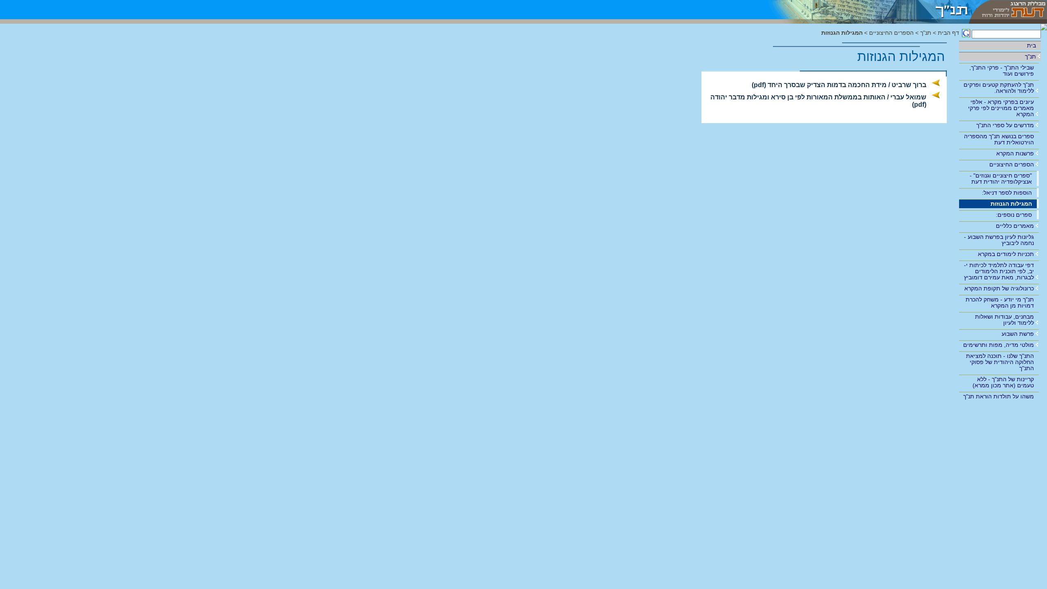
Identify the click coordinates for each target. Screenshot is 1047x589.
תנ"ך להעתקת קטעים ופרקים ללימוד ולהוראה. (999, 87)
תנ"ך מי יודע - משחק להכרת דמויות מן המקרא (1000, 302)
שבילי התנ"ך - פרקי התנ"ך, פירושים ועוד (1001, 70)
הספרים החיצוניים (1011, 164)
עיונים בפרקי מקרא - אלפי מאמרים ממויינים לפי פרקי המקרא (1001, 108)
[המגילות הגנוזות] (863, 9)
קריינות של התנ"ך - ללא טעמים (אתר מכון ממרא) (1003, 382)
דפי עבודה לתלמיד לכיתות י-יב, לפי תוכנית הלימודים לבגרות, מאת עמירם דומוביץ (999, 271)
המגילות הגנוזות (1011, 203)
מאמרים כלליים (1015, 226)
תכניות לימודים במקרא (1006, 254)
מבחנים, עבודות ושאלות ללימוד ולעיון (1004, 319)
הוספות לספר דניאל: (1007, 192)
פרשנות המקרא (1015, 153)
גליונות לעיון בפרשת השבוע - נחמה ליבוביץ (999, 240)
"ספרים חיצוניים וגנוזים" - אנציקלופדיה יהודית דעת (1001, 178)
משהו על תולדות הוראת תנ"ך (998, 396)
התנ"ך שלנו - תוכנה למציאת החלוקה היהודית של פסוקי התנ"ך (1000, 362)
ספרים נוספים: (1014, 214)
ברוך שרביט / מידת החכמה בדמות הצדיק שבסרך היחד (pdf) (839, 84)
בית (1031, 45)
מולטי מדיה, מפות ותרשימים (998, 345)
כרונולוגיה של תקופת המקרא (999, 288)
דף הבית (948, 33)
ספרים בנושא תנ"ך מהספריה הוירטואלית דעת (999, 139)
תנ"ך (1030, 56)
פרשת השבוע (1018, 333)
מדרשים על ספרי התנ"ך (1005, 125)
